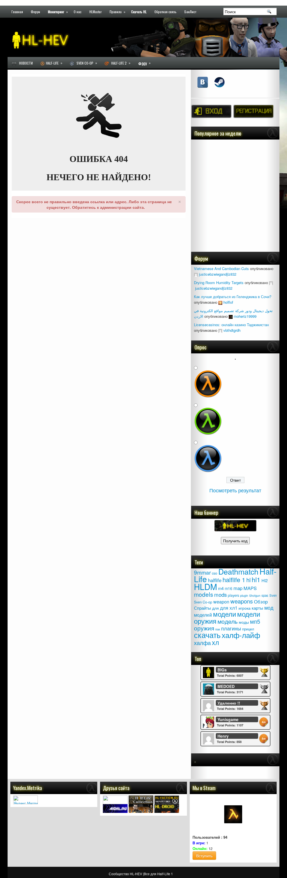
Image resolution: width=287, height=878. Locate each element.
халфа (202, 643)
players (233, 595)
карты (257, 608)
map (237, 588)
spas (264, 595)
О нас (78, 11)
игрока (245, 608)
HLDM (205, 586)
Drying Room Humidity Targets (219, 282)
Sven (273, 595)
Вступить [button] (204, 855)
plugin (244, 595)
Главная (17, 11)
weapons (241, 601)
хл (215, 642)
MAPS (250, 588)
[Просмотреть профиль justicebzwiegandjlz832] (196, 274)
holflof (228, 302)
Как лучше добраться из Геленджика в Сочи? (232, 296)
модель (227, 621)
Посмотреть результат (235, 490)
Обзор (261, 601)
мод (269, 607)
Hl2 (264, 580)
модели (224, 614)
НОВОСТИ (25, 63)
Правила (117, 11)
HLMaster (95, 11)
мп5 (255, 621)
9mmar (202, 572)
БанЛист (190, 11)
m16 (228, 588)
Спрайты (202, 608)
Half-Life (53, 62)
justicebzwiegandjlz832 (217, 274)
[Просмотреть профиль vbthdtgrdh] (220, 330)
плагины (231, 628)
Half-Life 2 (119, 62)
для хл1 (228, 607)
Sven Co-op (85, 62)
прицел (248, 629)
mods (220, 594)
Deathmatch (238, 571)
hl (248, 580)
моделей (203, 614)
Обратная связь (165, 11)
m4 (221, 588)
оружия (204, 628)
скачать (207, 634)
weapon (221, 601)
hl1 (256, 579)
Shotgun (254, 595)
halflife (214, 580)
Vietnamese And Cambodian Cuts (221, 268)
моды (244, 622)
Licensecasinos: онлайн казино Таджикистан (231, 324)
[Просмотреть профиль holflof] (220, 302)
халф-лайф (241, 635)
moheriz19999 (245, 316)
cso (214, 573)
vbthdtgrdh (231, 330)
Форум (35, 11)
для (215, 608)
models (203, 594)
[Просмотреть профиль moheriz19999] (231, 316)
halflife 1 (234, 579)
